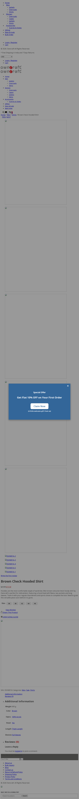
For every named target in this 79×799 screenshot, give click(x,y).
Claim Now (39, 406)
